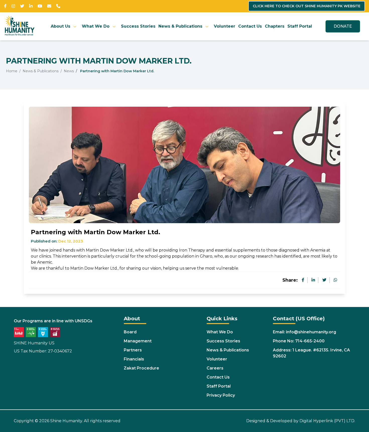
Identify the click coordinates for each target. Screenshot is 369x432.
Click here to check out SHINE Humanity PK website (306, 6)
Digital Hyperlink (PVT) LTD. (327, 420)
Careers (215, 368)
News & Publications (180, 26)
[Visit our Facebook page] (5, 6)
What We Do (95, 26)
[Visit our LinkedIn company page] (31, 6)
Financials (134, 359)
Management (138, 341)
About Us (60, 26)
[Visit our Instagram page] (13, 6)
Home (11, 71)
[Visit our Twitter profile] (22, 6)
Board (130, 332)
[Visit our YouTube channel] (40, 6)
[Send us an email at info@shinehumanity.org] (49, 6)
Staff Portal (299, 26)
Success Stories (138, 26)
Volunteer (224, 26)
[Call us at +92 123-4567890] (58, 6)
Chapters (274, 26)
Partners (133, 350)
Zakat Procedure (141, 368)
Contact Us (250, 26)
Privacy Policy (221, 395)
